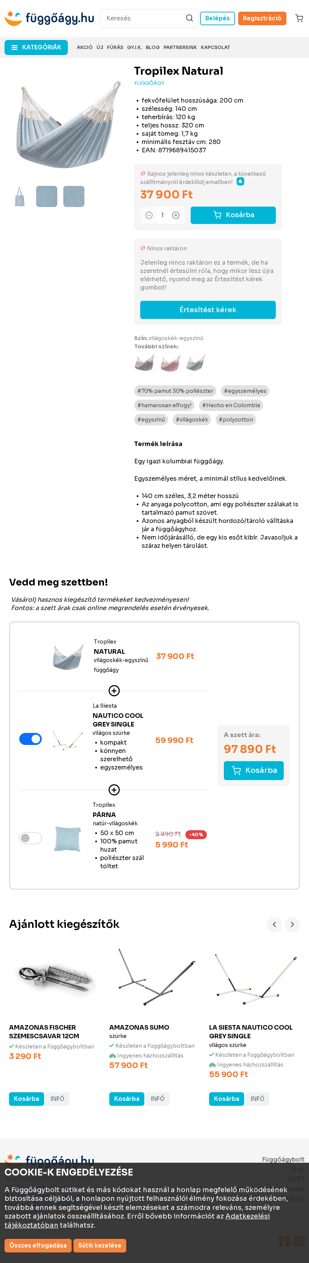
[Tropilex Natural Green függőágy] (196, 362)
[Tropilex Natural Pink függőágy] (170, 362)
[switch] (30, 739)
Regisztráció (262, 18)
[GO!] (190, 18)
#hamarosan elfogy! (164, 405)
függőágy (149, 83)
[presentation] (274, 924)
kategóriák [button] (41, 47)
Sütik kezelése (99, 1245)
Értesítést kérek (207, 310)
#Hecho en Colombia (231, 405)
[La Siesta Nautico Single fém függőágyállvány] (67, 740)
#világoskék (192, 419)
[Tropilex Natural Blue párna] (67, 839)
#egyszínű (151, 419)
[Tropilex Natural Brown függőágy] (144, 362)
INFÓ (57, 1098)
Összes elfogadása (38, 1245)
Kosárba (240, 215)
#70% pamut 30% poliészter (175, 391)
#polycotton (236, 419)
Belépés (217, 18)
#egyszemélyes (245, 391)
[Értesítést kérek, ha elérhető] (240, 181)
